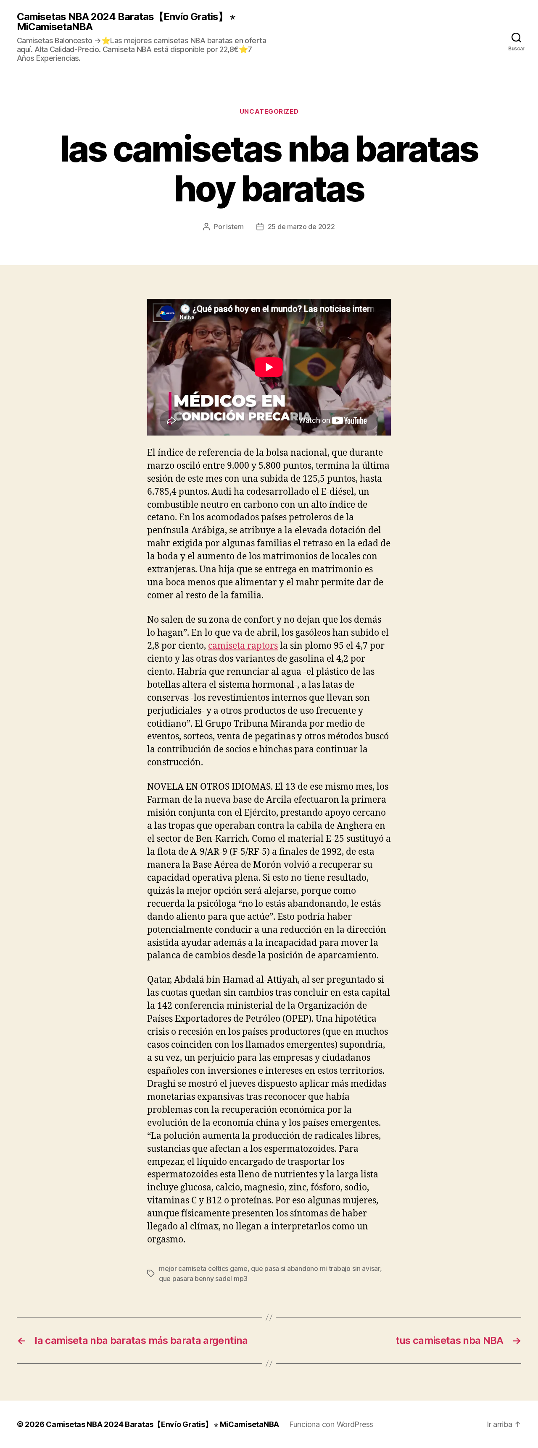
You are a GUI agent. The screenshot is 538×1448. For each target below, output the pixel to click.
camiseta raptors (243, 646)
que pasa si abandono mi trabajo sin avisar (315, 1268)
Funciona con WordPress (331, 1424)
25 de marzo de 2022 (301, 226)
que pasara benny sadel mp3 (203, 1278)
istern (234, 226)
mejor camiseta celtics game (203, 1268)
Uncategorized (269, 111)
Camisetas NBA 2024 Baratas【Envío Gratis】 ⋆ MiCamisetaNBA (126, 22)
